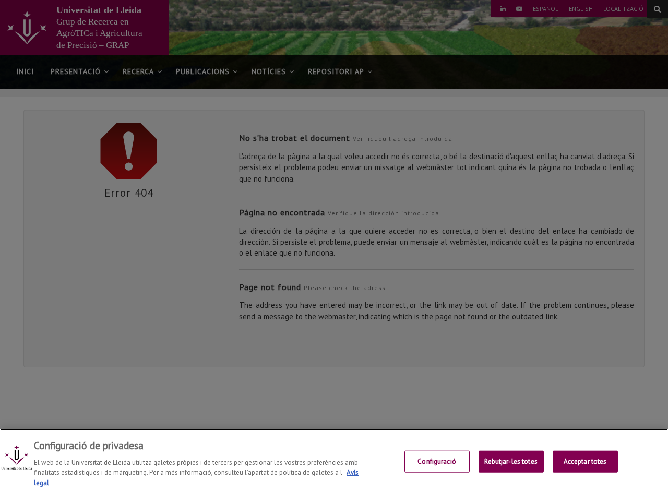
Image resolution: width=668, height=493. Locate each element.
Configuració (437, 461)
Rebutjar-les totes (510, 461)
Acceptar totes (585, 461)
